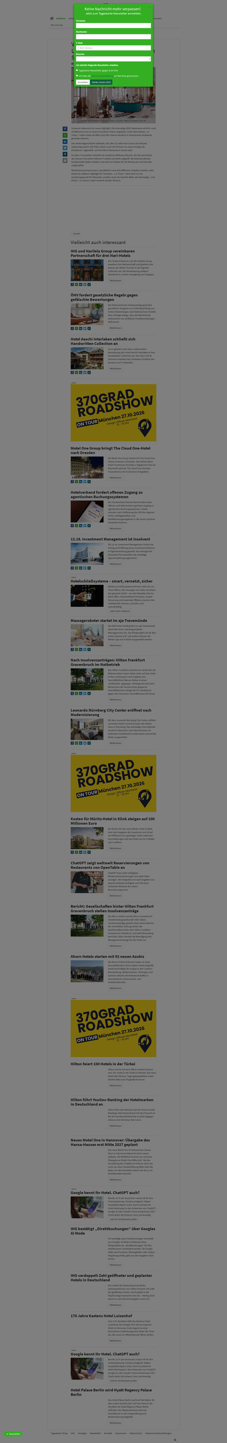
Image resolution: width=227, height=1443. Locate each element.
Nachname (81, 31)
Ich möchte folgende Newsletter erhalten (97, 65)
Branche (80, 54)
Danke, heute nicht (101, 82)
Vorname (80, 20)
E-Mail (80, 42)
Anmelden (83, 82)
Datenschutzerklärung (102, 75)
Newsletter (14, 1433)
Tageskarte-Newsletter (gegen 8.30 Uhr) (98, 70)
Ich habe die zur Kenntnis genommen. (109, 75)
